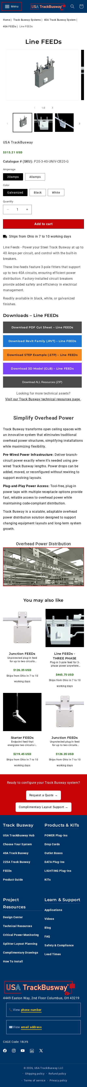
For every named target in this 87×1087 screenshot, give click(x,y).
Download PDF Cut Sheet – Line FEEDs (42, 327)
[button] (13, 6)
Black (38, 192)
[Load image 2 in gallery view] (43, 122)
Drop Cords (52, 844)
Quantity (8, 201)
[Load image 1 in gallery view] (22, 122)
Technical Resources (17, 926)
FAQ (47, 936)
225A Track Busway (16, 862)
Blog (48, 927)
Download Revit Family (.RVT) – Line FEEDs (42, 341)
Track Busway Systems (27, 19)
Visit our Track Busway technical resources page (43, 399)
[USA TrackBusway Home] (48, 6)
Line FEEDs (26, 26)
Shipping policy (35, 1073)
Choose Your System (17, 844)
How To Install (13, 961)
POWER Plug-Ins (56, 835)
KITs (48, 879)
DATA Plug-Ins (55, 862)
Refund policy (57, 1073)
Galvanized (15, 192)
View (25, 1010)
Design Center (13, 917)
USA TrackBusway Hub (18, 835)
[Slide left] (34, 107)
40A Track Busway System (60, 19)
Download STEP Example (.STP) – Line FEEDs (42, 355)
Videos (49, 918)
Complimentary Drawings (20, 952)
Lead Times (53, 954)
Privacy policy (58, 1080)
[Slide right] (52, 107)
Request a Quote (43, 795)
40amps (35, 176)
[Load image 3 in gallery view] (64, 122)
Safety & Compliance (59, 945)
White (56, 192)
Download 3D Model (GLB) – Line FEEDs (42, 368)
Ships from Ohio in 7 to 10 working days (40, 236)
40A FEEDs (9, 26)
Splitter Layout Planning (20, 943)
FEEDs (7, 870)
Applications (53, 910)
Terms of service (34, 1080)
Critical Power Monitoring (21, 934)
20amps (13, 176)
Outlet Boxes (54, 853)
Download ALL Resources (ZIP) (42, 382)
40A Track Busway (16, 853)
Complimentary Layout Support (43, 807)
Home (6, 19)
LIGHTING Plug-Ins (58, 870)
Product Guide (13, 879)
